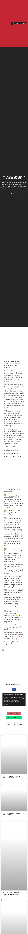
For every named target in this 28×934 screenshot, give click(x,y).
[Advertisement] (14, 343)
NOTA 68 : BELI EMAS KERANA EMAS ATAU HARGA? (13, 814)
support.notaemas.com (8, 703)
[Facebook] (14, 689)
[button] (12, 23)
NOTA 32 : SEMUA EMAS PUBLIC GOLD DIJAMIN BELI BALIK (12, 777)
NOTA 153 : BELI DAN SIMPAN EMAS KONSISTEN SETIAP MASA (13, 893)
